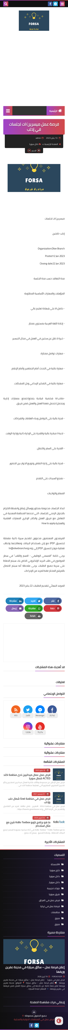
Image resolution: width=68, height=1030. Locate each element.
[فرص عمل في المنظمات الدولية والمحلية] (34, 20)
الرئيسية (53, 111)
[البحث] (5, 3)
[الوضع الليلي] (59, 1021)
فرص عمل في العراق (49, 900)
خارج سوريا (55, 870)
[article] (34, 635)
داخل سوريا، (54, 882)
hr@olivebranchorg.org (21, 548)
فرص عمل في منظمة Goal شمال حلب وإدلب (29, 800)
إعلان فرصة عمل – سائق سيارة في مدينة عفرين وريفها (35, 969)
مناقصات (55, 912)
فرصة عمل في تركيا (50, 906)
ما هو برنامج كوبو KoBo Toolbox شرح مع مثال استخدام (28, 824)
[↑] (34, 1012)
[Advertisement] (34, 68)
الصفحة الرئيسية (51, 144)
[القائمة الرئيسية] (7, 110)
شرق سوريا (54, 894)
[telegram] (55, 3)
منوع (57, 918)
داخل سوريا (33, 144)
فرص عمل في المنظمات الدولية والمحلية (34, 1019)
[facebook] (50, 3)
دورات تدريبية (53, 888)
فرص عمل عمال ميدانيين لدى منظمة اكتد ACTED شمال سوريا (26, 776)
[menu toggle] (62, 3)
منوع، (57, 924)
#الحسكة (55, 864)
